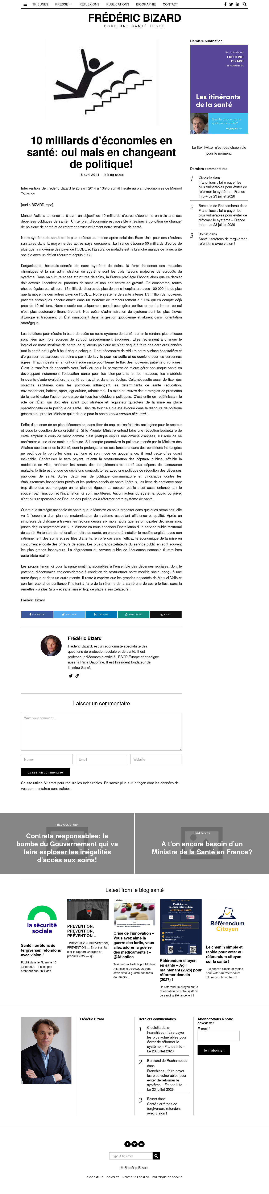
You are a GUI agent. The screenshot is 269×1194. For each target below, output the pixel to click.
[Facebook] (225, 4)
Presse (61, 4)
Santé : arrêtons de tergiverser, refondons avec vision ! (223, 241)
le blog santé (114, 174)
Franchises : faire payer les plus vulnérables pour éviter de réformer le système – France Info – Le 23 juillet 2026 (223, 189)
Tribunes (40, 4)
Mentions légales (136, 1177)
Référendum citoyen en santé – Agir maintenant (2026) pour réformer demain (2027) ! (181, 970)
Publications (117, 4)
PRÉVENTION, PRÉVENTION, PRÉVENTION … (82, 930)
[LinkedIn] (237, 4)
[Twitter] (231, 4)
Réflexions (89, 4)
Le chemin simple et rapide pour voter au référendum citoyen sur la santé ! (224, 954)
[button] (156, 1156)
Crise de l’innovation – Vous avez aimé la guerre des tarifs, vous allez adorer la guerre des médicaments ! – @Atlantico (133, 944)
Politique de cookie (167, 1177)
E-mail (204, 1029)
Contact (170, 4)
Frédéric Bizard (85, 638)
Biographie (146, 4)
